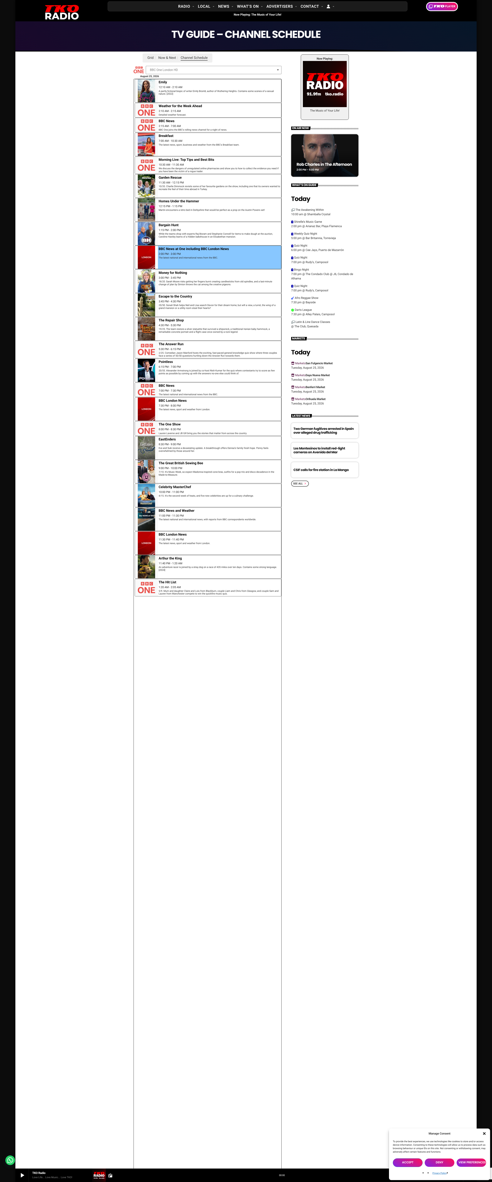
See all (300, 483)
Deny (439, 1162)
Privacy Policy (439, 1173)
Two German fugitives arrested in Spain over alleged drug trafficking (323, 430)
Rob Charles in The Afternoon (324, 164)
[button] (484, 1133)
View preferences (472, 1162)
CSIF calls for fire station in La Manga (321, 470)
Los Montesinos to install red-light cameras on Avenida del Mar (319, 450)
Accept (408, 1162)
